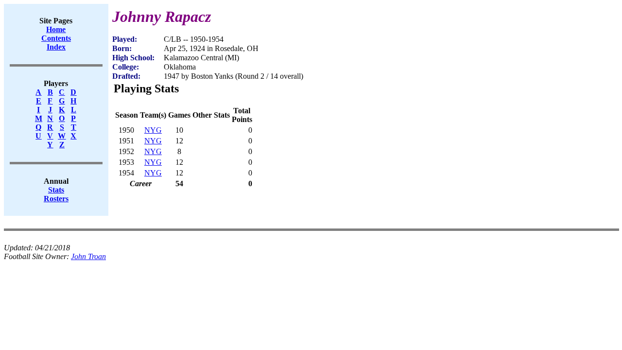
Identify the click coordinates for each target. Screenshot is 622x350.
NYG (153, 130)
